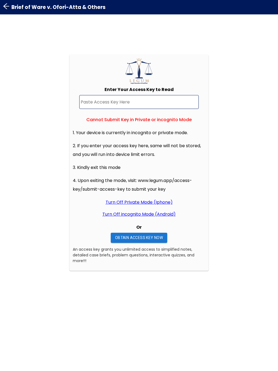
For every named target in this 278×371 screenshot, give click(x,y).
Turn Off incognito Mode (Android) (139, 214)
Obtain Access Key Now (139, 237)
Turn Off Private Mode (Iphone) (139, 202)
